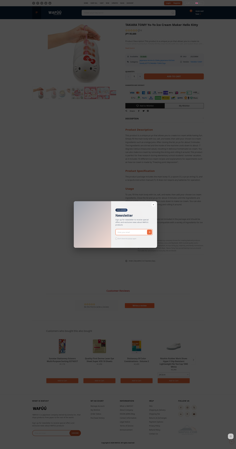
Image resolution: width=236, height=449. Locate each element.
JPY (188, 3)
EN (200, 3)
